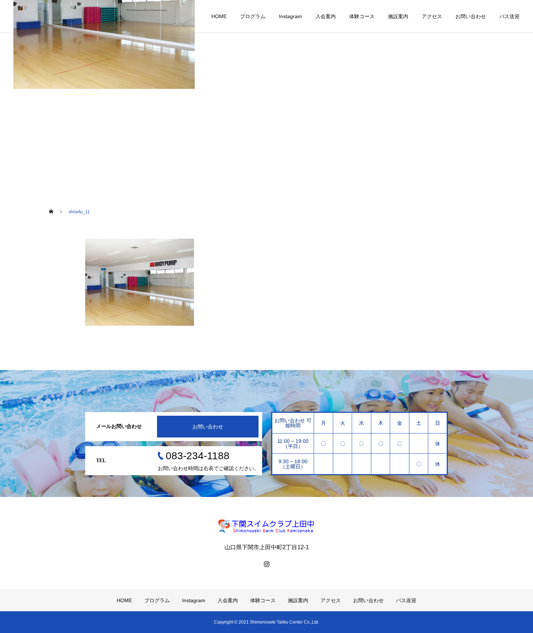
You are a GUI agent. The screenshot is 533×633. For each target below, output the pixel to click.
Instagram (290, 16)
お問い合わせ (470, 16)
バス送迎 (509, 16)
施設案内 (398, 16)
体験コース (362, 16)
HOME (219, 16)
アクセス (432, 16)
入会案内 (325, 16)
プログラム (252, 16)
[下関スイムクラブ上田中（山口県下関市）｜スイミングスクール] (266, 526)
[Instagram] (266, 564)
